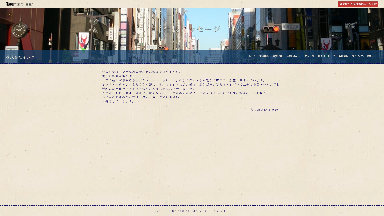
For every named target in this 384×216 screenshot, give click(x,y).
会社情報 (343, 56)
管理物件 (264, 56)
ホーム (252, 56)
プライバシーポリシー (364, 56)
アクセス (309, 56)
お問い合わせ (293, 56)
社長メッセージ (326, 56)
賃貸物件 (277, 56)
